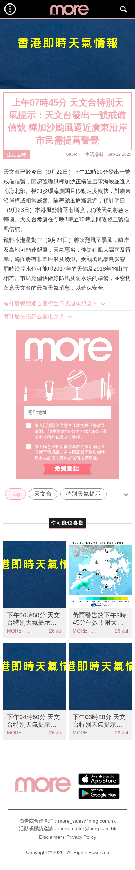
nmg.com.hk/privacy (80, 431)
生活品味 (16, 154)
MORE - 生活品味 (85, 154)
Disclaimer (50, 837)
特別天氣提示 (83, 494)
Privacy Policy (81, 837)
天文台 (43, 494)
